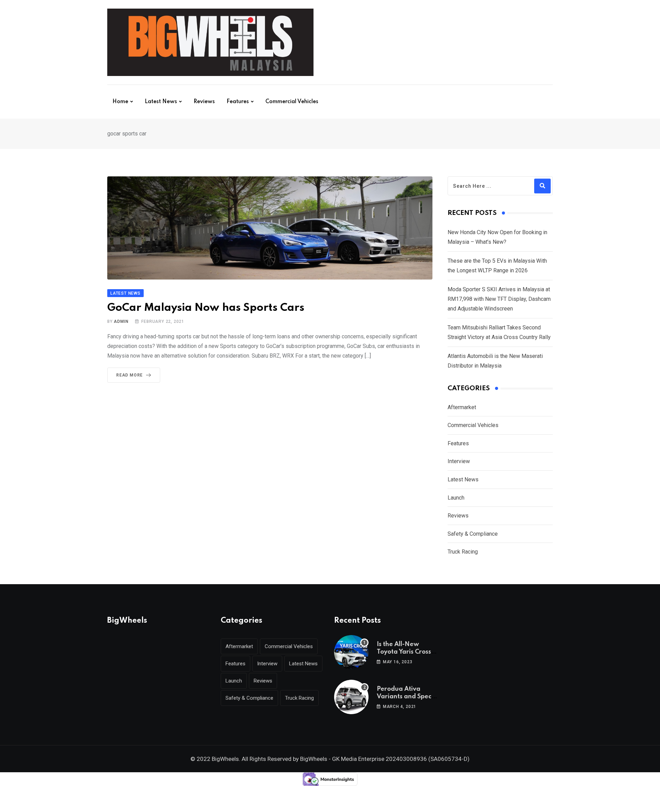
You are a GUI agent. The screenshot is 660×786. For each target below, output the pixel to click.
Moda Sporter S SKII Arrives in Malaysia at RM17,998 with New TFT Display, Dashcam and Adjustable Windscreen (499, 299)
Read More (129, 375)
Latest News (161, 102)
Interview (459, 461)
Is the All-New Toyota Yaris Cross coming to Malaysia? (408, 652)
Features (238, 102)
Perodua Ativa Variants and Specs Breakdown (405, 697)
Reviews (204, 102)
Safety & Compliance (473, 534)
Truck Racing (463, 551)
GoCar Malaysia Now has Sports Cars (205, 308)
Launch (456, 497)
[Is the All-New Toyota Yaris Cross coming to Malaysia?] (351, 652)
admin (121, 321)
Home (120, 102)
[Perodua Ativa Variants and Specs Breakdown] (351, 697)
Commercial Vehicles (291, 102)
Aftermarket (462, 407)
